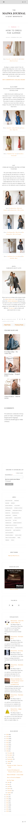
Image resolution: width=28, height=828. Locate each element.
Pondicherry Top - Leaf (12, 153)
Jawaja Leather (17, 517)
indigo (12, 540)
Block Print (17, 505)
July (8, 763)
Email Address (9, 474)
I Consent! (8, 481)
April (8, 786)
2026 (7, 734)
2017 (7, 794)
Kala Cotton (8, 520)
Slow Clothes (10, 321)
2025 (7, 736)
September (10, 759)
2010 (7, 809)
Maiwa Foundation (17, 522)
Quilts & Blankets (9, 532)
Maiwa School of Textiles (11, 525)
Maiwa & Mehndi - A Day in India (15, 774)
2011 (7, 807)
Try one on (11, 308)
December (10, 753)
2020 (7, 747)
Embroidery (8, 510)
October (9, 757)
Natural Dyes (8, 530)
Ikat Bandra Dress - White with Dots (16, 210)
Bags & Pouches (8, 500)
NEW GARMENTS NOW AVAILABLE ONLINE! (14, 79)
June (8, 782)
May (8, 784)
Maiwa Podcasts (14, 589)
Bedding (13, 503)
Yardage (7, 540)
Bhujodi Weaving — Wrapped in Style (12, 375)
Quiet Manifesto (16, 530)
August (9, 761)
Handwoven (13, 27)
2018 (7, 751)
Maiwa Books (8, 522)
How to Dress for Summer (13, 777)
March (9, 788)
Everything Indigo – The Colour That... (11, 352)
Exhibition (7, 512)
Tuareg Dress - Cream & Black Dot (12, 59)
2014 (7, 801)
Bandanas (16, 500)
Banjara (7, 503)
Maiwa (8, 37)
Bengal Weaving (9, 505)
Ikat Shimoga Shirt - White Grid (13, 232)
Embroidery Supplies (17, 510)
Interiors (15, 515)
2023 (7, 740)
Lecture (15, 520)
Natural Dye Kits (18, 527)
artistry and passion (13, 301)
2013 (7, 803)
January (9, 792)
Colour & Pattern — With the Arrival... (12, 397)
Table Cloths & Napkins (10, 537)
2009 (7, 811)
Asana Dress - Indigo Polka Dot (13, 128)
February (9, 790)
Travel (18, 537)
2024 (7, 738)
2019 (7, 749)
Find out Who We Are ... (14, 555)
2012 (7, 805)
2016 (7, 796)
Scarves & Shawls (9, 535)
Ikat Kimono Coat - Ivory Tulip (14, 256)
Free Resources (15, 512)
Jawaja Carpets (8, 517)
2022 (7, 742)
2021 (7, 744)
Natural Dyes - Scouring (17, 650)
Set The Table (10, 780)
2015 (7, 798)
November (10, 755)
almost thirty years (10, 299)
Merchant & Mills (9, 527)
